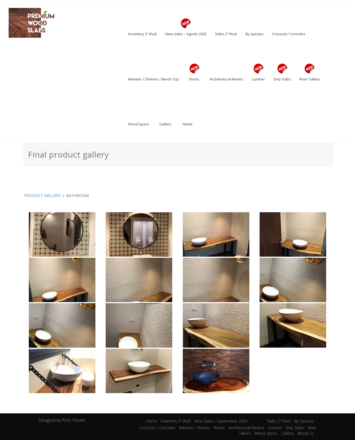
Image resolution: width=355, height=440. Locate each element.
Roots (219, 427)
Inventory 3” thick (176, 421)
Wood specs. (266, 433)
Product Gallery (42, 195)
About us (306, 433)
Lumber (275, 427)
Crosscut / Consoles (157, 427)
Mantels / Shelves (194, 427)
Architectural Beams (246, 427)
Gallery (288, 433)
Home (151, 421)
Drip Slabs (295, 427)
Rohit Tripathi (73, 420)
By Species (304, 421)
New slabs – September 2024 (221, 421)
